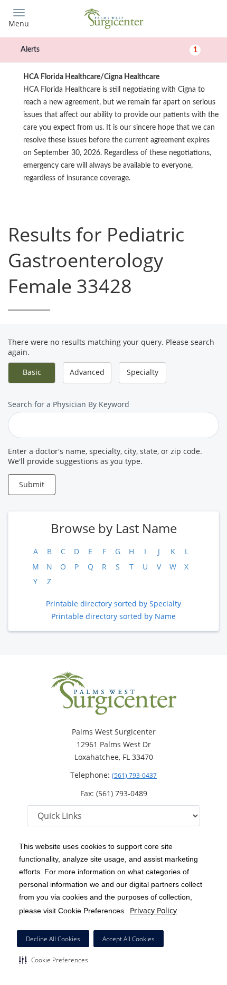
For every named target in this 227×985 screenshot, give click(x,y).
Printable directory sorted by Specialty (113, 603)
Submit (31, 484)
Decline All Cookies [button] (53, 938)
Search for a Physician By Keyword (68, 404)
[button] (53, 959)
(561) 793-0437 (134, 775)
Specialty (142, 372)
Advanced (87, 372)
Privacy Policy (153, 910)
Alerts (109, 49)
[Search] (192, 17)
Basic (32, 372)
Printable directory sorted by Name (113, 616)
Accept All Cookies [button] (128, 938)
